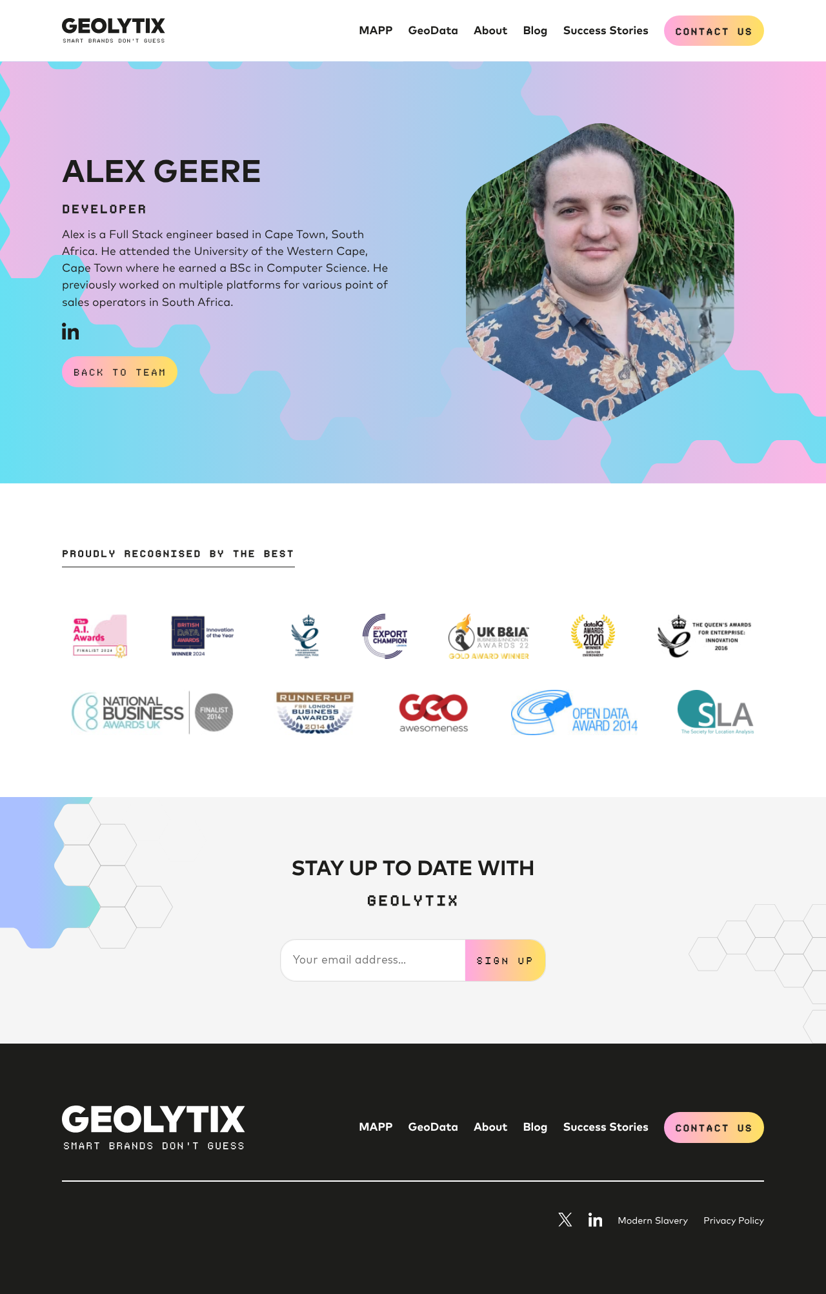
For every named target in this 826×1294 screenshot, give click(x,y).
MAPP (375, 31)
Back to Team (120, 371)
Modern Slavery (653, 1221)
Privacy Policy (733, 1221)
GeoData (433, 31)
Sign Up (505, 959)
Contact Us (713, 30)
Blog (535, 31)
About (491, 31)
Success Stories (605, 31)
